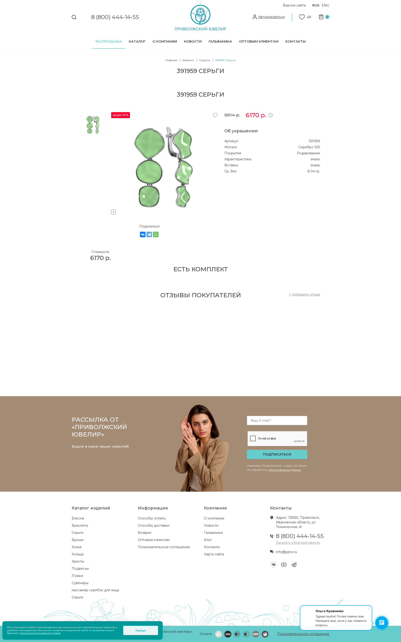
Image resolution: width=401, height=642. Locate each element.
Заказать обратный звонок (298, 543)
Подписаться (277, 454)
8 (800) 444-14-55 (115, 17)
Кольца (78, 554)
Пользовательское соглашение (164, 547)
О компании (164, 41)
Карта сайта (214, 554)
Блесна (78, 518)
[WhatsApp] (155, 234)
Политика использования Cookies (40, 633)
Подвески (80, 568)
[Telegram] (149, 234)
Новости (193, 41)
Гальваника (220, 41)
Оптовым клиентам (258, 41)
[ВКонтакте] (143, 234)
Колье (77, 547)
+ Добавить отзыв (304, 294)
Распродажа (109, 41)
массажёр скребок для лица (95, 590)
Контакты (295, 41)
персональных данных (284, 469)
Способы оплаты (152, 518)
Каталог (137, 41)
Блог (208, 540)
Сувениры (80, 583)
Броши (78, 540)
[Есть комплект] (162, 211)
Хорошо (140, 630)
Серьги (77, 533)
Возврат (145, 533)
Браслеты (80, 525)
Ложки (77, 576)
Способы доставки (153, 525)
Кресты (78, 561)
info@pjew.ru (286, 552)
